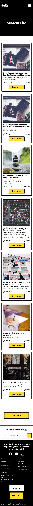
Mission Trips (21, 464)
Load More (16, 415)
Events (19, 459)
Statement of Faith (7, 475)
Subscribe (16, 495)
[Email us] (23, 454)
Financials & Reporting (23, 469)
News (3, 459)
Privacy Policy (5, 465)
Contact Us (17, 488)
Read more (16, 87)
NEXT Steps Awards (23, 466)
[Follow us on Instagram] (16, 454)
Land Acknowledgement (7, 478)
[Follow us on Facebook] (10, 454)
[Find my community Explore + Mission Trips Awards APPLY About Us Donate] (30, 5)
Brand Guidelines (6, 482)
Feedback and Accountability (5, 462)
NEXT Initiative (5, 468)
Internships (20, 461)
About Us (4, 472)
